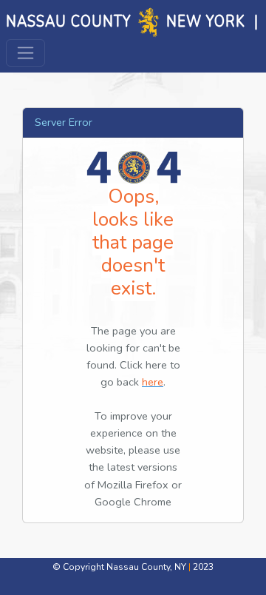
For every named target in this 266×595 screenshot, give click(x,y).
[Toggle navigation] (25, 53)
